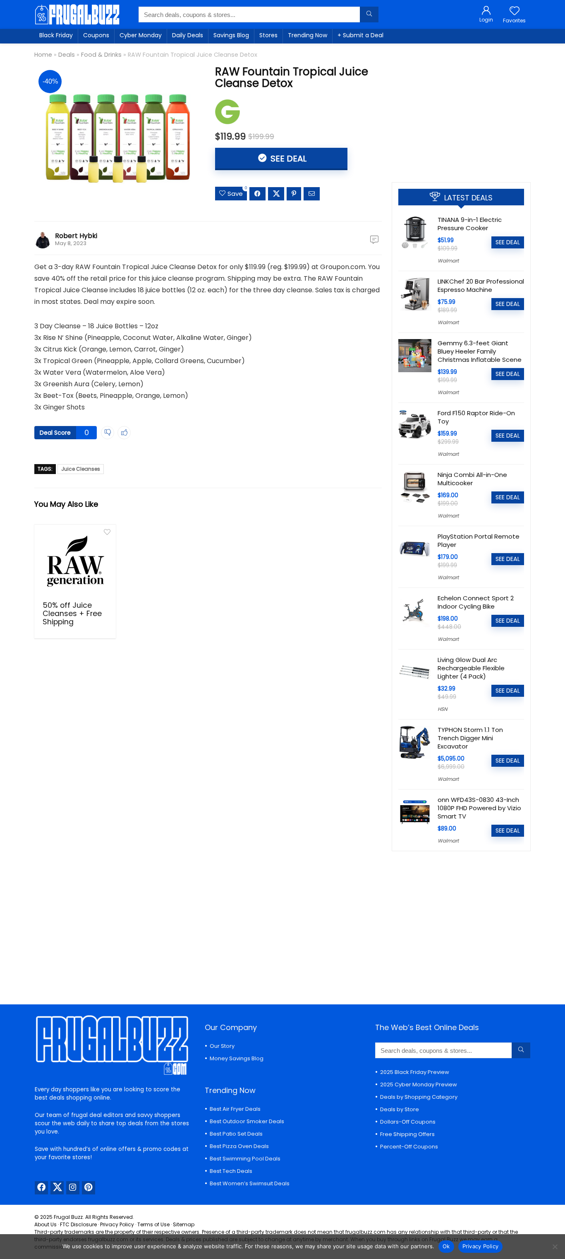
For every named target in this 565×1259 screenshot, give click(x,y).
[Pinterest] (88, 1187)
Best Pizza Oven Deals (239, 1146)
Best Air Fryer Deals (235, 1109)
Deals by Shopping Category (418, 1097)
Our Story (222, 1046)
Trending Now (307, 35)
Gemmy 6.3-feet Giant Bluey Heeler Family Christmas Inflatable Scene (480, 351)
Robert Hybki (76, 236)
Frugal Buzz (68, 1216)
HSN (442, 709)
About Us (45, 1224)
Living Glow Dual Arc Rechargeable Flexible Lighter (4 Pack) (471, 668)
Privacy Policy (117, 1224)
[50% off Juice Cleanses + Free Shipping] (75, 562)
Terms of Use (153, 1224)
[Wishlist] (515, 11)
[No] (555, 1246)
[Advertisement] (461, 110)
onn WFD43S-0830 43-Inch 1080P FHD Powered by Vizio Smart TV (479, 808)
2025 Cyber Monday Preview (418, 1084)
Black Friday (56, 35)
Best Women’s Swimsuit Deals (250, 1183)
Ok (446, 1246)
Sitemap (183, 1224)
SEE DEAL (287, 158)
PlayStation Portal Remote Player (479, 540)
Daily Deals (187, 35)
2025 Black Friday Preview (414, 1072)
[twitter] (57, 1187)
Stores (268, 35)
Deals (66, 55)
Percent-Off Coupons (409, 1147)
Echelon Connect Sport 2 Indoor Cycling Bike (476, 602)
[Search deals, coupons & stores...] (369, 14)
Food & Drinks (101, 55)
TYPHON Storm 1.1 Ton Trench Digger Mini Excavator (470, 738)
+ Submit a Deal (360, 35)
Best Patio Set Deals (236, 1134)
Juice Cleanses (80, 468)
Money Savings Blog (236, 1058)
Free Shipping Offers (407, 1134)
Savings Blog (231, 35)
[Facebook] (41, 1187)
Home (43, 55)
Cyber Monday (141, 35)
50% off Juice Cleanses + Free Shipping (72, 613)
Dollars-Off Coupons (408, 1122)
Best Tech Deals (231, 1171)
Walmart (448, 260)
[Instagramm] (72, 1187)
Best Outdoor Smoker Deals (247, 1121)
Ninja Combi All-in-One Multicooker (472, 478)
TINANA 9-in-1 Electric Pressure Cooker (470, 223)
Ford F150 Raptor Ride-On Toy (476, 417)
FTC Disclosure (78, 1224)
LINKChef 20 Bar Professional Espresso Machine (481, 285)
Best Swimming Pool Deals (245, 1159)
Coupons (96, 35)
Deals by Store (399, 1109)
